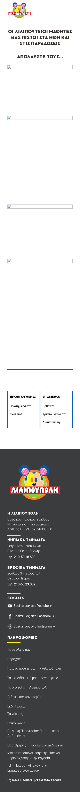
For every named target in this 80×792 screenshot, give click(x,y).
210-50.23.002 (24, 584)
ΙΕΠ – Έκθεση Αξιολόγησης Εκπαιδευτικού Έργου (27, 768)
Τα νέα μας (15, 714)
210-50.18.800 (24, 557)
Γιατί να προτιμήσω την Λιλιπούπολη (34, 668)
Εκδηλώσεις (16, 706)
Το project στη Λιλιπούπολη (27, 687)
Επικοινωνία (16, 723)
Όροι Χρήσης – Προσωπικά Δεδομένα (35, 745)
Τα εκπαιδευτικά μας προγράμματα (32, 678)
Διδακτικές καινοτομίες (24, 697)
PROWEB (56, 780)
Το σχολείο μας (19, 649)
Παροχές (14, 659)
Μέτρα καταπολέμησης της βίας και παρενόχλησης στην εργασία (33, 755)
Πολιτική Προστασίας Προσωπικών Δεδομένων (33, 733)
